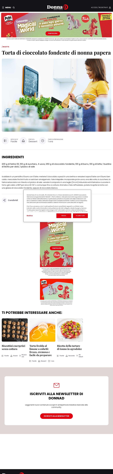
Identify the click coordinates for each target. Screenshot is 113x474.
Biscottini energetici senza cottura (13, 347)
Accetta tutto (80, 215)
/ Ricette (5, 47)
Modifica (30, 215)
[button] (6, 7)
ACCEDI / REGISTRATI (99, 7)
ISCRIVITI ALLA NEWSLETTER (56, 416)
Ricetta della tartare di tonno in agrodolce (69, 347)
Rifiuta (64, 215)
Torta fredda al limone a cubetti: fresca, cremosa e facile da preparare (40, 350)
